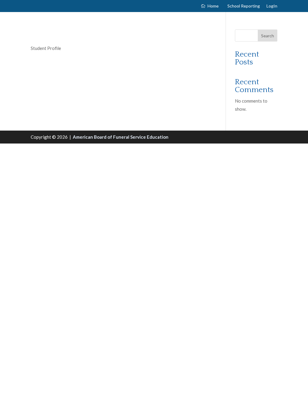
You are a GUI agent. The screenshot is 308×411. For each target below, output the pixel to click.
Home (213, 6)
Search (267, 35)
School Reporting (243, 6)
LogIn (271, 6)
